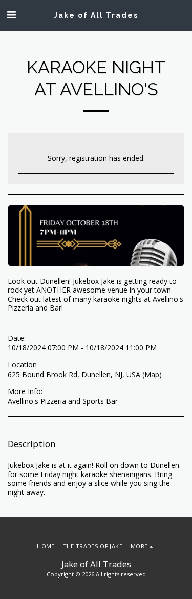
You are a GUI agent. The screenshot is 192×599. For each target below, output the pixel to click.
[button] (11, 14)
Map (151, 374)
